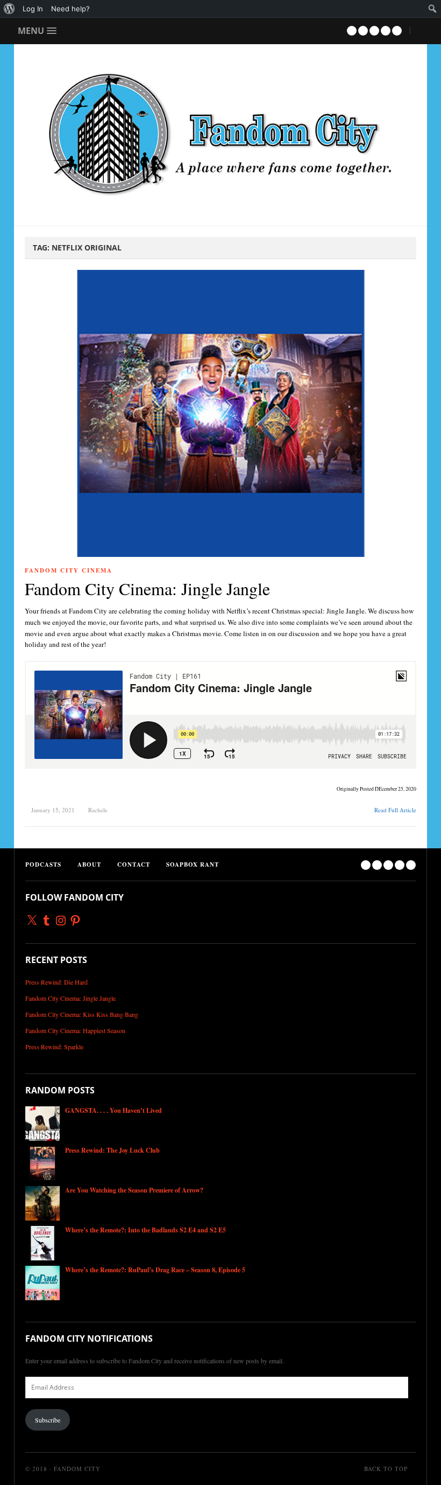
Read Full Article (395, 810)
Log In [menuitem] (33, 8)
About (89, 864)
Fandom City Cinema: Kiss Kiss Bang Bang (81, 1014)
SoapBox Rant (192, 864)
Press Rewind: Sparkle (54, 1046)
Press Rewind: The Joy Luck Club (112, 1150)
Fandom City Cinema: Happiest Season (75, 1030)
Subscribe (47, 1420)
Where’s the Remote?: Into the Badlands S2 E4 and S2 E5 (145, 1230)
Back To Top (387, 1469)
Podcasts (43, 864)
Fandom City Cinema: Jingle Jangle (147, 588)
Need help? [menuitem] (70, 8)
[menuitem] (9, 8)
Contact (133, 864)
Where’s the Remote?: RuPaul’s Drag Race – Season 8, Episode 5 (155, 1269)
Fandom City (77, 1469)
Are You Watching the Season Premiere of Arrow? (134, 1190)
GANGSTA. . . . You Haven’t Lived (113, 1110)
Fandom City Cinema (68, 570)
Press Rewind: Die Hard (56, 982)
